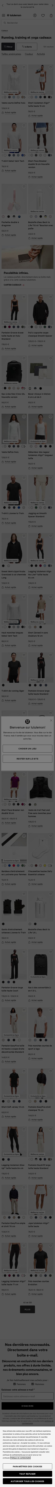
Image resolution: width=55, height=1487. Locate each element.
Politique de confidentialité (20, 1458)
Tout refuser (27, 1473)
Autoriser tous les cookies (27, 1481)
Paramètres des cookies (27, 1466)
